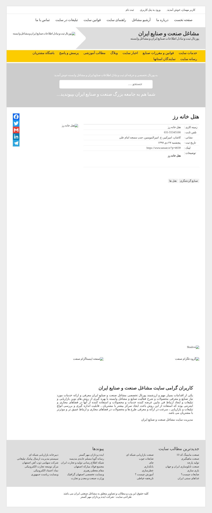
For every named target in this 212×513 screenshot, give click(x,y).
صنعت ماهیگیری (190, 458)
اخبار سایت (130, 53)
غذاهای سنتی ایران (188, 478)
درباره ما (162, 20)
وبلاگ (114, 53)
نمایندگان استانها (164, 59)
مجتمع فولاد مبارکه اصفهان (89, 466)
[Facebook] (16, 116)
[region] (106, 314)
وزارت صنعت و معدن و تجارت (87, 478)
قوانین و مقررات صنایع (158, 53)
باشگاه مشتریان (43, 53)
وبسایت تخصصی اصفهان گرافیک (85, 474)
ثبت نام (130, 9)
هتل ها (173, 180)
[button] (106, 331)
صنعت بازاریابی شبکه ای (140, 454)
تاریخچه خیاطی (145, 478)
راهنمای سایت (116, 20)
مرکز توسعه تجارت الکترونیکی (41, 466)
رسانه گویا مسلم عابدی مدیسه (86, 458)
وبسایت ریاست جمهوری (44, 474)
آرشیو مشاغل (141, 20)
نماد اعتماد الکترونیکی (46, 470)
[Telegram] (16, 143)
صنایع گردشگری (189, 180)
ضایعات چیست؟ (190, 474)
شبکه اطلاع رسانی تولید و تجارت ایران (82, 462)
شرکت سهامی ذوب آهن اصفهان (40, 462)
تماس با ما (42, 20)
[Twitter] (16, 123)
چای (151, 462)
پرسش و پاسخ (69, 53)
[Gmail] (16, 130)
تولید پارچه (193, 462)
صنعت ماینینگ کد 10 (188, 454)
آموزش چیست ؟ (144, 474)
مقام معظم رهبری (93, 470)
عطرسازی (148, 470)
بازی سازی (193, 470)
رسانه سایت (188, 59)
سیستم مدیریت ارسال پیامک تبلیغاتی (37, 458)
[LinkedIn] (16, 136)
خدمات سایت (188, 53)
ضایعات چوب (146, 458)
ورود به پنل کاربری (150, 9)
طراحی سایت (123, 496)
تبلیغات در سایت (66, 20)
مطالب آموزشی (94, 53)
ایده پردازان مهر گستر (91, 454)
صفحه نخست (183, 20)
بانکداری (149, 466)
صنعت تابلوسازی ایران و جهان (182, 466)
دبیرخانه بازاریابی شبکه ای (43, 454)
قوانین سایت (92, 20)
